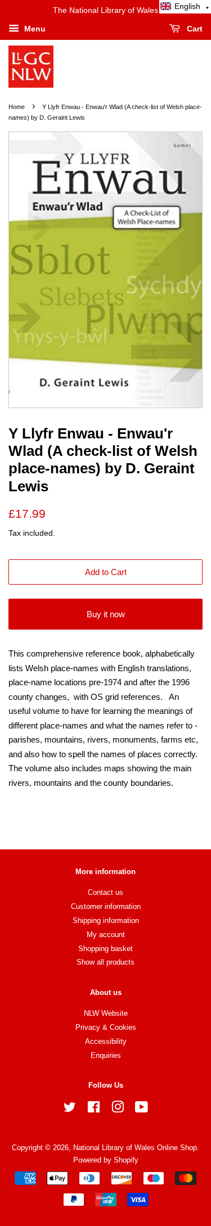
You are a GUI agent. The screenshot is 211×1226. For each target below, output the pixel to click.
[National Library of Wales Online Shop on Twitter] (70, 1109)
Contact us (105, 892)
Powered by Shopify (105, 1160)
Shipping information (106, 920)
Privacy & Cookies (105, 1027)
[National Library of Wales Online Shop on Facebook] (93, 1109)
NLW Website (106, 1013)
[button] (185, 6)
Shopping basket (105, 948)
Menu (34, 28)
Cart (194, 28)
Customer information (106, 906)
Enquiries (106, 1055)
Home (16, 106)
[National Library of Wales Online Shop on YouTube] (141, 1109)
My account (106, 934)
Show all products (105, 962)
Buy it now (106, 614)
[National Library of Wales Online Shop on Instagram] (117, 1109)
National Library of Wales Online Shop (135, 1147)
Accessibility (106, 1041)
